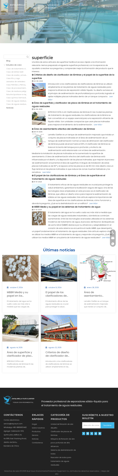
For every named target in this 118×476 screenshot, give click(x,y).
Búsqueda (28, 57)
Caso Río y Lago (13, 78)
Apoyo (85, 5)
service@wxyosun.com (13, 424)
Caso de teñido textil (14, 72)
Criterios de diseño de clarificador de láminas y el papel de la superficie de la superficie (59, 354)
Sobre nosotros (70, 5)
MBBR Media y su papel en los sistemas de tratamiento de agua (67, 206)
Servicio (35, 435)
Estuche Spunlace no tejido (17, 94)
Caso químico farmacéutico (18, 98)
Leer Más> (98, 124)
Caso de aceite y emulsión (17, 75)
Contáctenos (50, 7)
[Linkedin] (87, 433)
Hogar (34, 424)
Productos (36, 431)
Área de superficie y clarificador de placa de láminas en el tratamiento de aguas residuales (20, 354)
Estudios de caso (14, 65)
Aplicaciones (53, 5)
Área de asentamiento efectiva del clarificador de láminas (64, 128)
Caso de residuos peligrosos (18, 91)
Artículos (35, 7)
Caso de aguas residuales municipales (18, 104)
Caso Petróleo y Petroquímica (18, 85)
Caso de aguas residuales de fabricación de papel (18, 101)
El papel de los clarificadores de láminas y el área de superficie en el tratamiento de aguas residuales (58, 294)
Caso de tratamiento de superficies (18, 69)
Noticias (9, 107)
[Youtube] (95, 433)
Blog (8, 60)
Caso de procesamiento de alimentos (18, 88)
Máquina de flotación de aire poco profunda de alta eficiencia (63, 442)
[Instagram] (99, 433)
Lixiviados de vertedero (15, 81)
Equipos (39, 5)
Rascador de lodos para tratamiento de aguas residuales (61, 461)
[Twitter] (91, 433)
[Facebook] (83, 433)
